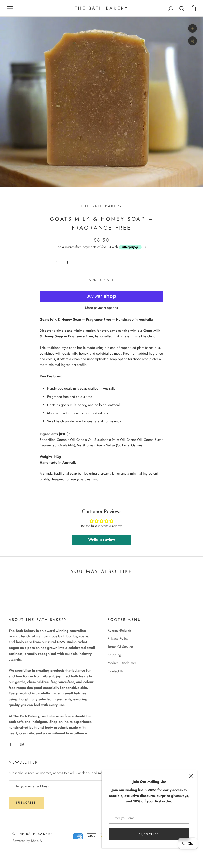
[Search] (182, 8)
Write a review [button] (101, 539)
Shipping (114, 654)
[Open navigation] (10, 8)
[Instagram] (22, 744)
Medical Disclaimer (122, 663)
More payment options (101, 307)
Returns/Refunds (120, 630)
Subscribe (149, 834)
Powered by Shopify (27, 840)
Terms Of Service (120, 646)
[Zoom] (192, 28)
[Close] (191, 776)
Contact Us (116, 671)
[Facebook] (10, 744)
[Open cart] (193, 8)
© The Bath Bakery (32, 833)
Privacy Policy (118, 638)
